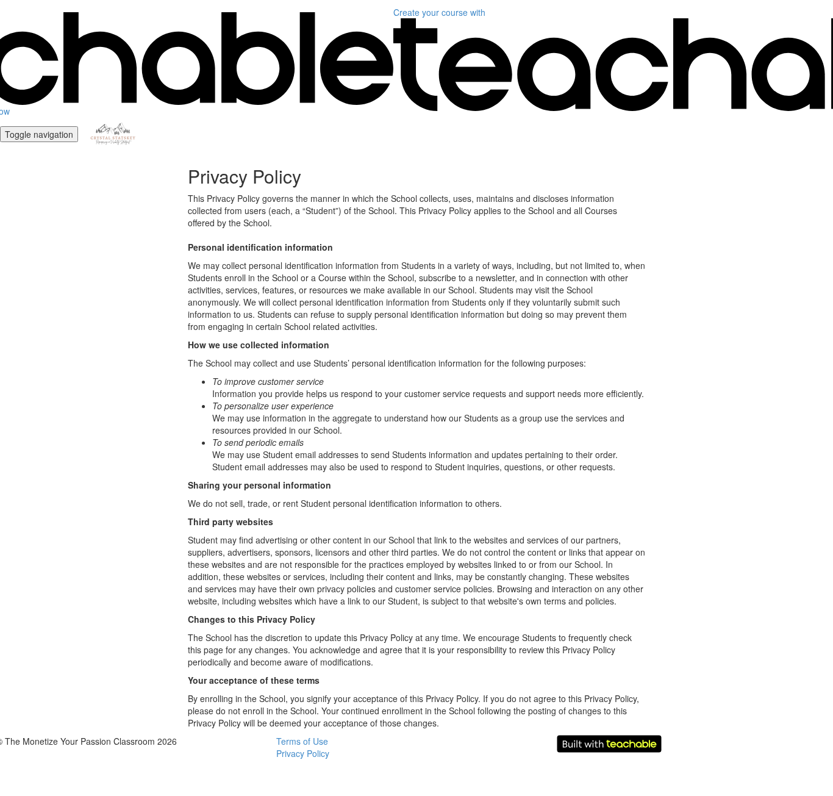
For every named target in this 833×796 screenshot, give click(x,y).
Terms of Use (302, 741)
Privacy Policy (302, 753)
